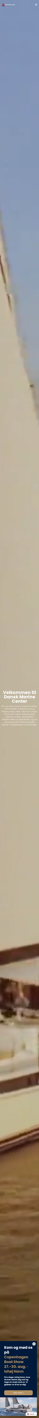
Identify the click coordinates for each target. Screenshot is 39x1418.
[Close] (34, 1344)
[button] (31, 1414)
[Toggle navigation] (36, 5)
